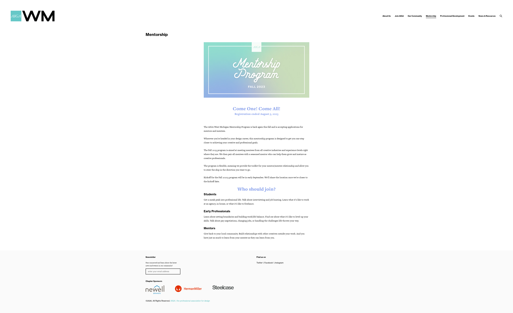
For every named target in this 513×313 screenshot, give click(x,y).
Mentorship (431, 16)
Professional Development (452, 16)
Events (471, 16)
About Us (386, 16)
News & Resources (487, 16)
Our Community (415, 16)
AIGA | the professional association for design (190, 301)
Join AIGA (399, 16)
